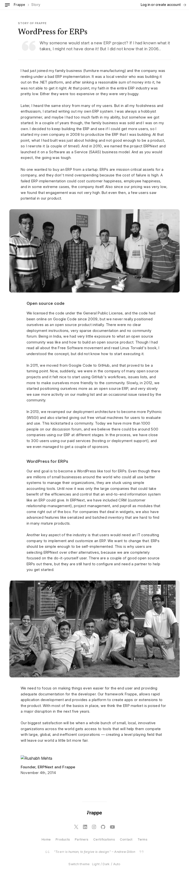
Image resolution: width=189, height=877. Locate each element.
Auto (117, 864)
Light (96, 864)
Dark (106, 864)
